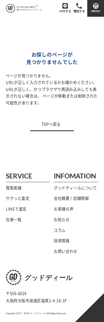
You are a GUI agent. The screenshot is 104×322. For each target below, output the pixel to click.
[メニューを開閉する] (95, 8)
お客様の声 (63, 209)
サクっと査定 (17, 198)
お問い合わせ (65, 251)
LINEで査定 (16, 209)
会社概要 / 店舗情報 (71, 198)
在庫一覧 (13, 220)
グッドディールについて (75, 188)
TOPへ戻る (50, 124)
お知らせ (61, 220)
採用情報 (61, 241)
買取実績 (13, 188)
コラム (60, 230)
